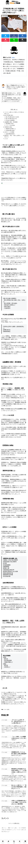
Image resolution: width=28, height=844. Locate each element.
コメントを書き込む (14, 823)
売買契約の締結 (8, 127)
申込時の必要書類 (10, 120)
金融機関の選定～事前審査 (11, 122)
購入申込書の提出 (8, 115)
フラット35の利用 (10, 125)
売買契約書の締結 (10, 130)
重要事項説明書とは (11, 128)
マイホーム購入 (6, 709)
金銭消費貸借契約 (10, 133)
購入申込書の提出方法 (11, 118)
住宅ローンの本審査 (9, 132)
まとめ (6, 138)
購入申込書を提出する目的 (12, 117)
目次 (12, 109)
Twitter (13, 57)
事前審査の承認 (9, 123)
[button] (25, 410)
